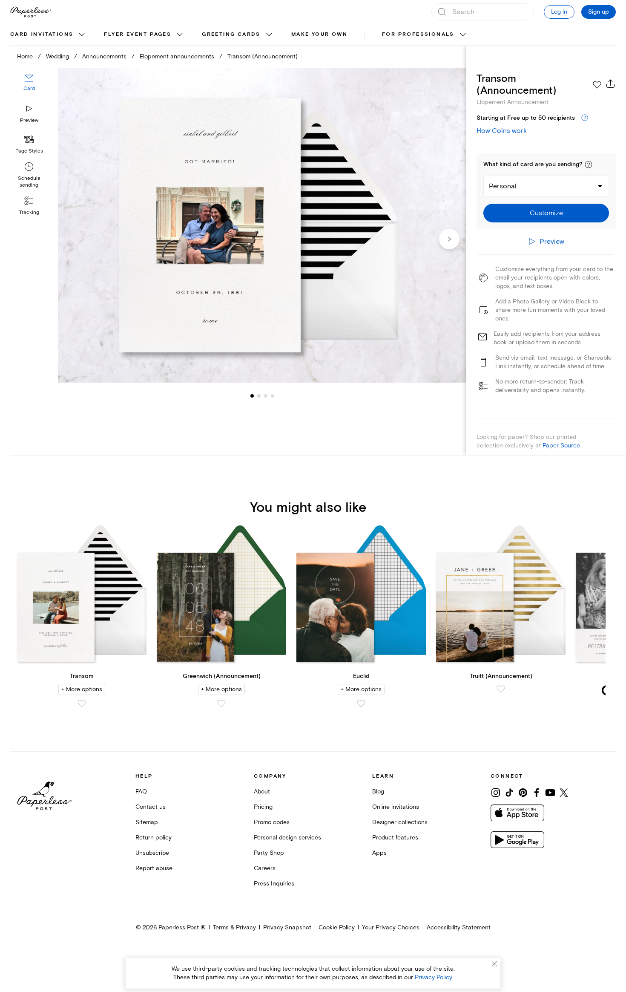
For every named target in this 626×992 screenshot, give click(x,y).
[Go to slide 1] (252, 395)
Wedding (57, 56)
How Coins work (502, 131)
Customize (546, 213)
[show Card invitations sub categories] (82, 34)
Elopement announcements (177, 56)
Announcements (104, 56)
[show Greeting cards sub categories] (269, 34)
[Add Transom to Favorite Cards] (82, 703)
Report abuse (153, 868)
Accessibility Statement (459, 927)
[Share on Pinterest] (523, 792)
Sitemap (146, 822)
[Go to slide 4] (265, 395)
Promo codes (272, 822)
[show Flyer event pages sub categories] (180, 34)
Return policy (153, 837)
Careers (265, 868)
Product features (395, 837)
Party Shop (269, 852)
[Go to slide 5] (272, 395)
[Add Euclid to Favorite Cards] (361, 703)
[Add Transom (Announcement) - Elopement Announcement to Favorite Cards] (597, 85)
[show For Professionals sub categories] (463, 34)
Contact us (150, 806)
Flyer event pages (137, 34)
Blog (378, 791)
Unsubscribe (152, 852)
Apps (379, 852)
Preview (29, 120)
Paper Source (561, 445)
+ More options (81, 689)
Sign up (598, 12)
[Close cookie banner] (494, 964)
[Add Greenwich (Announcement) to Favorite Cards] (221, 703)
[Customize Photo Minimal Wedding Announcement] (262, 225)
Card (29, 88)
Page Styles (29, 151)
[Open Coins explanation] (585, 118)
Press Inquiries (274, 883)
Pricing (263, 806)
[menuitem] (48, 35)
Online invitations (395, 806)
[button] (588, 164)
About (262, 791)
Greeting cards (231, 34)
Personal (503, 186)
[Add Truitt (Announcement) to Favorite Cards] (501, 689)
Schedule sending (29, 181)
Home (25, 56)
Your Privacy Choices (390, 927)
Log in (559, 11)
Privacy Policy (433, 977)
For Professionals (418, 34)
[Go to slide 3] (259, 395)
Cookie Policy (337, 927)
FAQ (141, 791)
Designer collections (400, 822)
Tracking (29, 212)
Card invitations (41, 34)
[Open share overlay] (611, 83)
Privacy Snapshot (287, 927)
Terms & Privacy (234, 927)
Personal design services (287, 837)
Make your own (319, 34)
